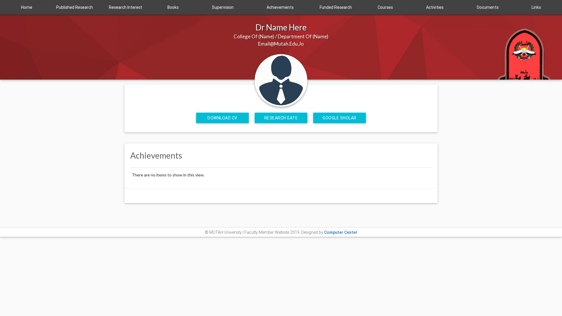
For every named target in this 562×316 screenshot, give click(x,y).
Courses (385, 7)
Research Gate (281, 118)
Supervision (223, 7)
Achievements (280, 7)
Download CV (222, 118)
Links (536, 7)
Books (173, 7)
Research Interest (125, 7)
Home (26, 7)
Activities (434, 7)
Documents (487, 7)
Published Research (74, 7)
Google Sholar (340, 118)
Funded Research (336, 7)
